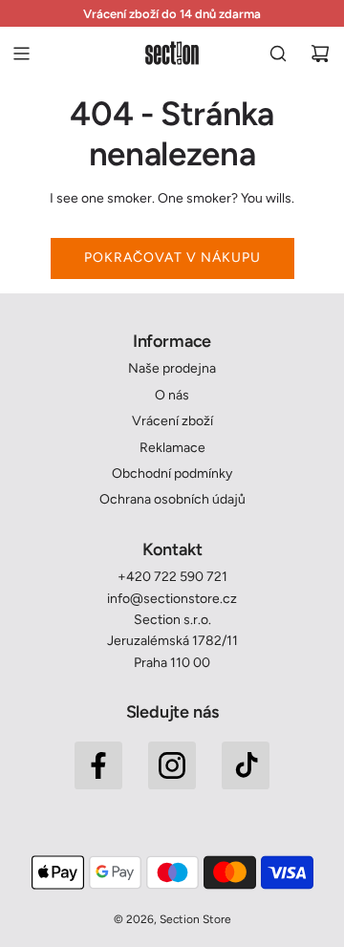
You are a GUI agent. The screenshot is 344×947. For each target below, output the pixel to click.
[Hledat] (278, 53)
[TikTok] (245, 765)
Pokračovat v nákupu (172, 257)
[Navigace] (21, 53)
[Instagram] (172, 765)
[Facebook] (98, 765)
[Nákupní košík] (320, 53)
